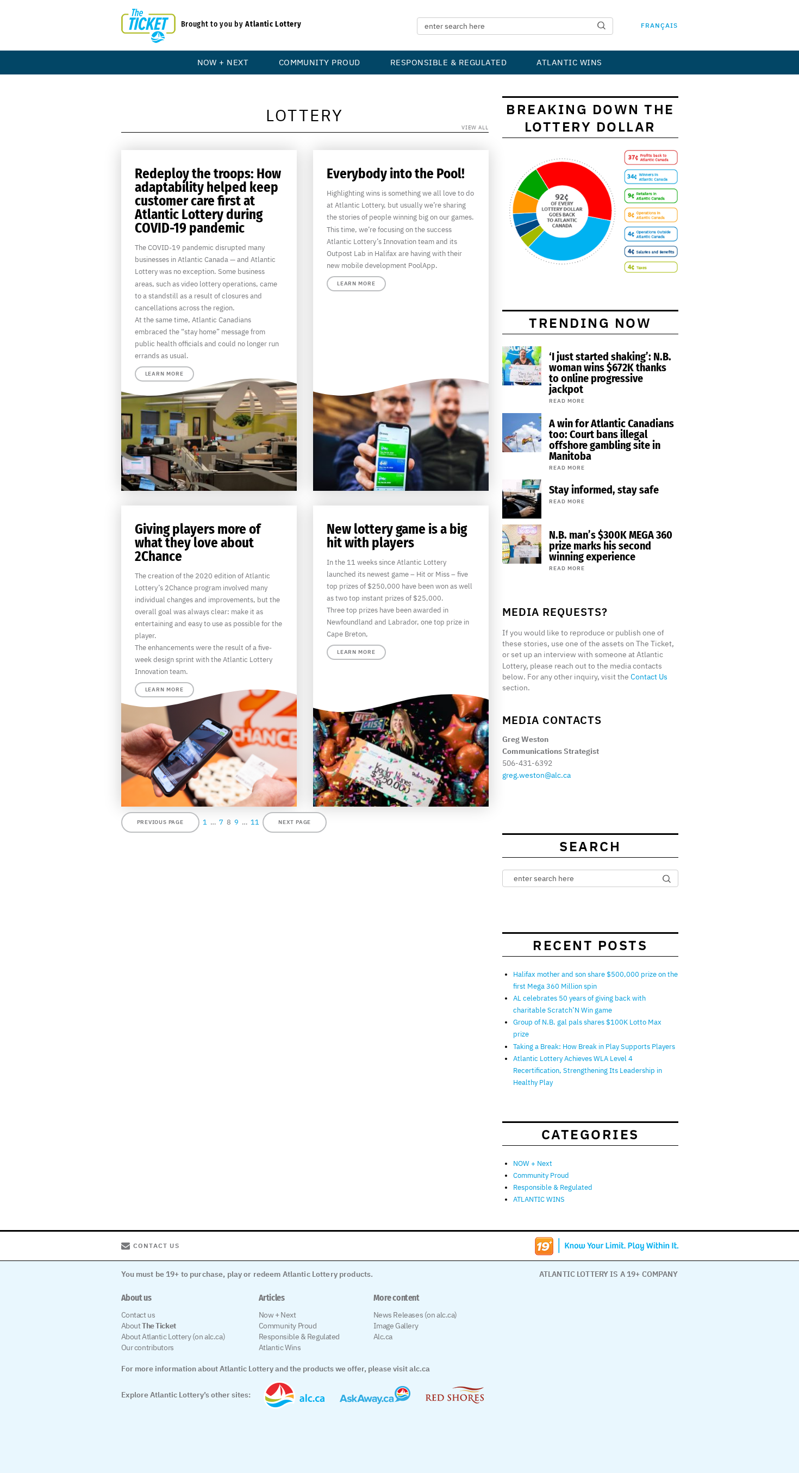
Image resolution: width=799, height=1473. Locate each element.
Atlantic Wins (280, 1347)
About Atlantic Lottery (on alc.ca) (173, 1336)
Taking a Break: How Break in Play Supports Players (594, 1046)
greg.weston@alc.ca (536, 775)
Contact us (138, 1315)
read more (567, 400)
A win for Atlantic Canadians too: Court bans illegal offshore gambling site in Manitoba (611, 440)
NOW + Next (223, 62)
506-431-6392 (527, 763)
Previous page (160, 822)
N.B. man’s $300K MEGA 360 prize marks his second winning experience (610, 545)
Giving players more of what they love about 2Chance (197, 543)
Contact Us (649, 677)
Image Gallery (396, 1326)
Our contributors (147, 1347)
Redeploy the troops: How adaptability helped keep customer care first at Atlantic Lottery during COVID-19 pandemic (208, 201)
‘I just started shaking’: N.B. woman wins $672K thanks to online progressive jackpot (610, 373)
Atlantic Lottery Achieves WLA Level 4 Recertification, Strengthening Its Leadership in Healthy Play (587, 1070)
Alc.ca (382, 1336)
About (148, 1326)
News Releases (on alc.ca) (415, 1315)
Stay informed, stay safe (604, 489)
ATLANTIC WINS (569, 62)
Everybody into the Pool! (396, 174)
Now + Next (277, 1315)
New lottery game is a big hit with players (397, 536)
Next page (294, 822)
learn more (164, 373)
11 (255, 822)
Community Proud (319, 62)
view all (475, 127)
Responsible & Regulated (448, 62)
